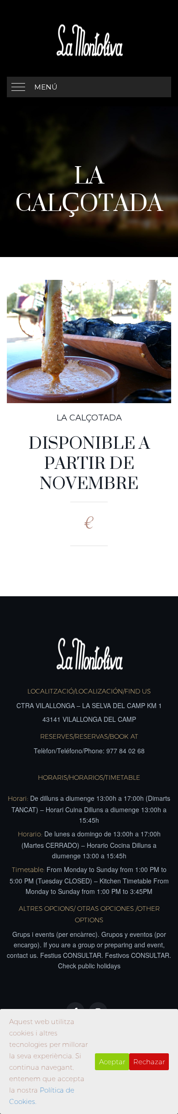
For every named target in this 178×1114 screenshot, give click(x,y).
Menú (46, 87)
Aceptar (112, 1061)
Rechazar (149, 1061)
